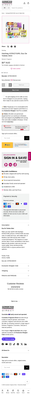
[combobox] (15, 8)
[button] (28, 3)
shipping (11, 65)
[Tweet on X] (8, 46)
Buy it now (15, 90)
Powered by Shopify (22, 384)
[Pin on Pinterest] (15, 46)
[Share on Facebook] (11, 46)
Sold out (21, 85)
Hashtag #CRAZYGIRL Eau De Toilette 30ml (15, 13)
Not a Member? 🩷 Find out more (11, 80)
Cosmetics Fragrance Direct (11, 384)
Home (3, 13)
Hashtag (4, 50)
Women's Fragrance (7, 59)
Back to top (14, 301)
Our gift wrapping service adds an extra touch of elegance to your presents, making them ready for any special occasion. (15, 98)
